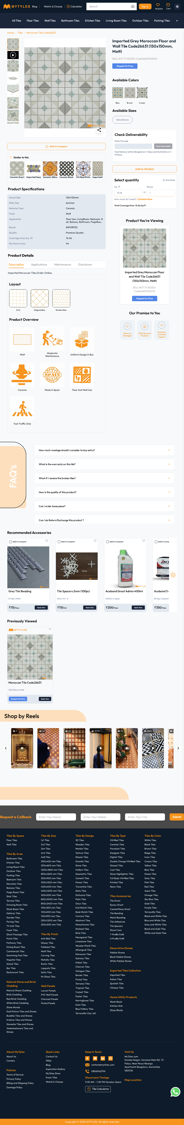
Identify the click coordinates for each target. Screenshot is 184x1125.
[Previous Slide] (27, 87)
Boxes (150, 186)
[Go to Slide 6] (13, 103)
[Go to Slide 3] (13, 66)
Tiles (20, 32)
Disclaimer (85, 264)
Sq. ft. (117, 186)
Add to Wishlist (144, 169)
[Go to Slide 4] (13, 78)
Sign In (145, 6)
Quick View (41, 608)
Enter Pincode (121, 141)
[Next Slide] (103, 87)
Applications (39, 264)
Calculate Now (144, 199)
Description (16, 264)
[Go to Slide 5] (13, 90)
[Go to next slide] (173, 575)
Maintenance (62, 264)
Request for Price (125, 66)
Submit (176, 817)
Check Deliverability (163, 146)
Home (10, 32)
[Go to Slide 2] (13, 55)
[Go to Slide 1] (13, 44)
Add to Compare (19, 542)
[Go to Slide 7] (13, 115)
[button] (65, 87)
